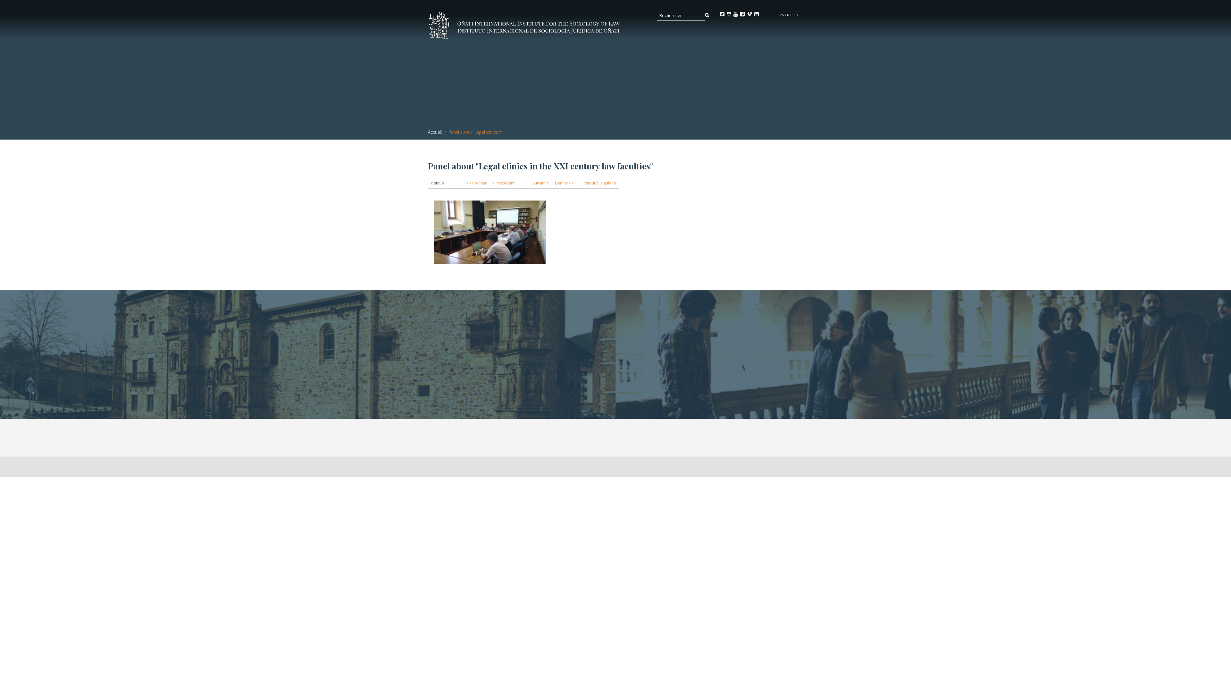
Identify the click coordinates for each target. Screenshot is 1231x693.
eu (787, 14)
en (792, 14)
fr (797, 14)
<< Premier (476, 183)
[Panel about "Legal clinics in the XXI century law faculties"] (490, 232)
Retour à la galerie (599, 183)
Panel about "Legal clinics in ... (477, 132)
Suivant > (540, 183)
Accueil (435, 132)
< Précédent (503, 183)
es (782, 14)
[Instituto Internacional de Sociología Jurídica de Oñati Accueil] (525, 24)
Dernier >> (564, 183)
